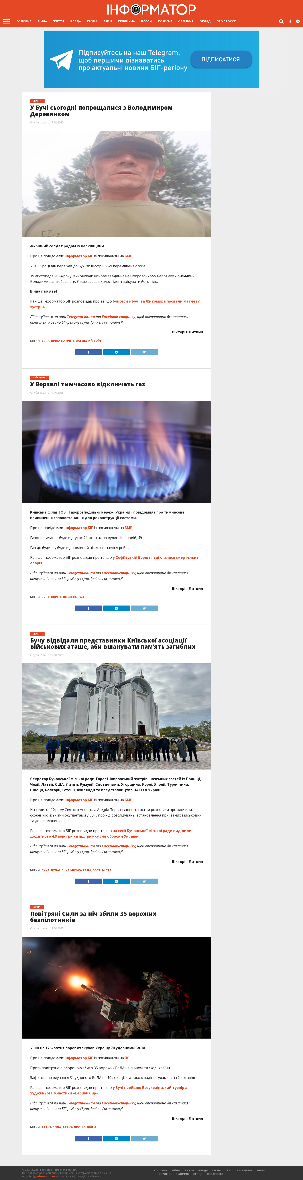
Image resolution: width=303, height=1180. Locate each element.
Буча (45, 340)
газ (81, 597)
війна (91, 1127)
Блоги (146, 21)
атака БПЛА (51, 1127)
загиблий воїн (88, 340)
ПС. (127, 1057)
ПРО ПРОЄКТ (226, 21)
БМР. (129, 256)
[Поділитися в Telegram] (116, 351)
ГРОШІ (92, 21)
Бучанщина (51, 597)
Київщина (126, 21)
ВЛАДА (75, 21)
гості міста (102, 870)
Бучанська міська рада (71, 870)
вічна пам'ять (63, 340)
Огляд (205, 21)
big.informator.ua (44, 1176)
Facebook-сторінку (118, 316)
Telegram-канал (81, 316)
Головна (23, 21)
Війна (42, 21)
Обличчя (185, 21)
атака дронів (74, 1127)
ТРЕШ (107, 21)
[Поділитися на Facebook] (88, 351)
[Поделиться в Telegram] (116, 607)
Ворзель (70, 597)
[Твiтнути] (144, 351)
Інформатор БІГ (79, 256)
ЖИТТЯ (58, 21)
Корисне (165, 21)
